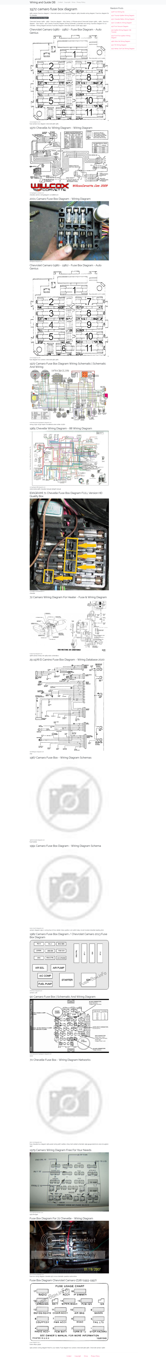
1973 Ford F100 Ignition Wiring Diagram (120, 36)
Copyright (67, 2)
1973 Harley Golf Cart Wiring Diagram (122, 48)
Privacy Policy (81, 2)
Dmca (73, 2)
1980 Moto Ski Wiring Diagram (120, 41)
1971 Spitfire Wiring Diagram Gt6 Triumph (121, 31)
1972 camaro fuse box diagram (39, 17)
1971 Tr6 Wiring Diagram (118, 45)
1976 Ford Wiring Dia (117, 12)
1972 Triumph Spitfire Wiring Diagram (122, 15)
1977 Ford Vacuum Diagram (119, 26)
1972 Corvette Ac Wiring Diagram (121, 23)
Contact (60, 2)
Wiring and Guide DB (42, 2)
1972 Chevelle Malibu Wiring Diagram (122, 19)
